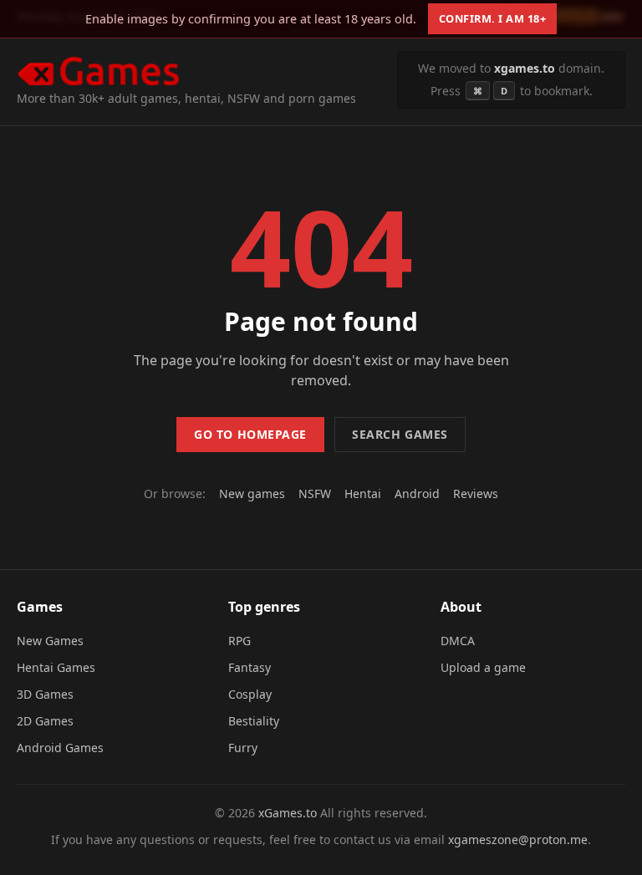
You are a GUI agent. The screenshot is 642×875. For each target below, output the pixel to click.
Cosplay (250, 694)
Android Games (60, 747)
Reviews (475, 493)
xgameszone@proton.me (518, 839)
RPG (239, 641)
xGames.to (287, 813)
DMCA (458, 641)
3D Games (45, 694)
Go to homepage (250, 434)
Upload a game (483, 667)
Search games (400, 434)
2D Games (45, 721)
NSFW (314, 493)
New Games (50, 641)
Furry (242, 747)
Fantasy (249, 667)
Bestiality (253, 721)
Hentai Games (56, 667)
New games (252, 493)
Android (417, 493)
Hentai (362, 493)
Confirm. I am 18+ (493, 18)
